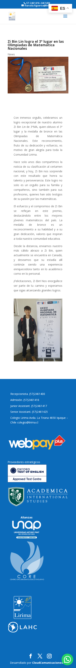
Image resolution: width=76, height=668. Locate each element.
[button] (67, 659)
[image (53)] (38, 360)
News (11, 54)
